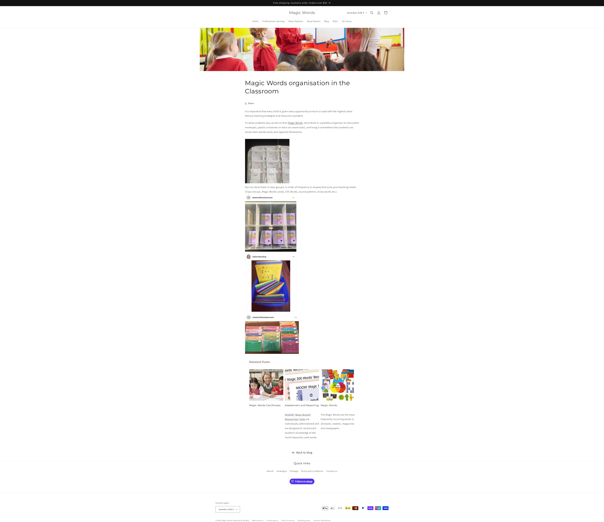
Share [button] (251, 103)
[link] (302, 162)
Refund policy (257, 520)
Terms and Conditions (312, 471)
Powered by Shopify (241, 520)
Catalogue (282, 471)
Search (270, 471)
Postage (294, 471)
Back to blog (304, 452)
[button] (371, 12)
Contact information (322, 520)
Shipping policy (304, 520)
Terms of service (287, 520)
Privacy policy (272, 520)
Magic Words (295, 122)
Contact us (331, 471)
